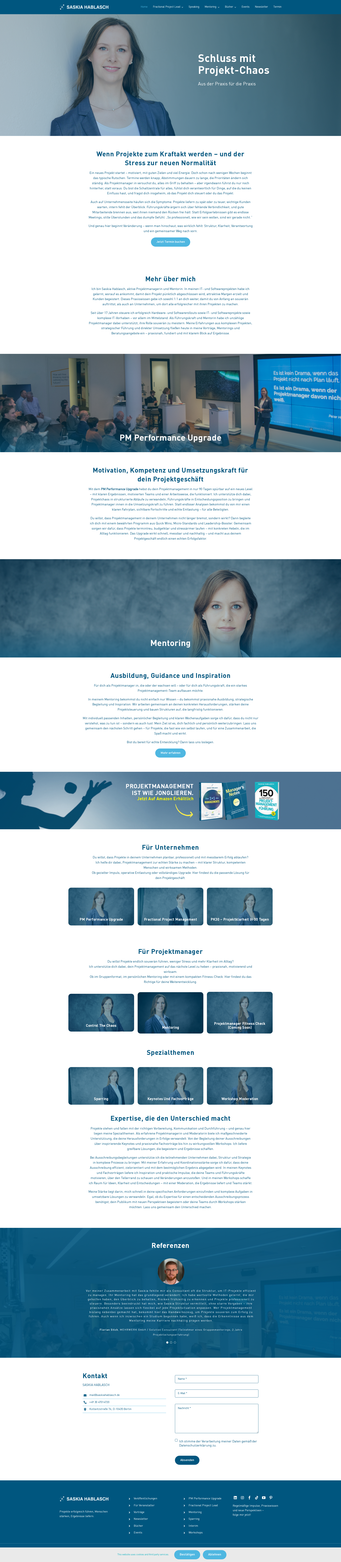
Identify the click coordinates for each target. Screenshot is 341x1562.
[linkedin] (235, 1489)
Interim (193, 1517)
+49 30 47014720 (99, 1393)
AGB (178, 1545)
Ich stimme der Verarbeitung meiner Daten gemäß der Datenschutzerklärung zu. (218, 1434)
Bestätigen (187, 1554)
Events (138, 1523)
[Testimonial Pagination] (167, 1333)
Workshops (196, 1523)
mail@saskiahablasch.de (104, 1386)
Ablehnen (214, 1554)
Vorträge (139, 1503)
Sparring (194, 1510)
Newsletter (141, 1510)
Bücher (138, 1517)
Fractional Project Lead (203, 1496)
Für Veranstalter (144, 1496)
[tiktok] (256, 1489)
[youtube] (263, 1489)
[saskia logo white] (83, 6)
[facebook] (249, 1489)
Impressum (212, 1545)
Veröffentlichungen (145, 1489)
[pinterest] (271, 1489)
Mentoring (195, 1503)
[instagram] (242, 1489)
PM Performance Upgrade (205, 1489)
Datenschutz (192, 1545)
